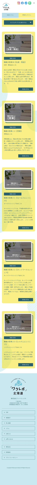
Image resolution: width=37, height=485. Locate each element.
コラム (7, 428)
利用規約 (8, 452)
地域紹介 (8, 417)
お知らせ (8, 433)
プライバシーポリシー (12, 457)
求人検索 (8, 423)
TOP (7, 412)
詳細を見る (25, 89)
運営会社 (8, 447)
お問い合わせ (9, 439)
